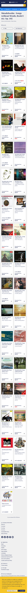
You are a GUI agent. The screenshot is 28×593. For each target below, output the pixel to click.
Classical (7, 9)
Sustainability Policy (5, 531)
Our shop (3, 528)
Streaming (3, 545)
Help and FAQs (4, 551)
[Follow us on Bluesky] (8, 537)
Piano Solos (13, 21)
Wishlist (2, 547)
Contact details (4, 565)
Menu (4, 2)
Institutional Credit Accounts (6, 556)
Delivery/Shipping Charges (6, 555)
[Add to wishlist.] (11, 56)
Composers (14, 9)
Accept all (22, 590)
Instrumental (7, 21)
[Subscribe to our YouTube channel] (13, 537)
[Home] (2, 9)
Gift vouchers (4, 549)
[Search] (24, 5)
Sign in (2, 544)
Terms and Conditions (5, 558)
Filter (5, 28)
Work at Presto (4, 533)
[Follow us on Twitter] (5, 537)
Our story (3, 529)
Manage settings (11, 590)
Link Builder (3, 553)
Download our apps (5, 569)
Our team (3, 526)
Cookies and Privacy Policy (6, 560)
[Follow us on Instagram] (10, 537)
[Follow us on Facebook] (2, 537)
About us (3, 524)
